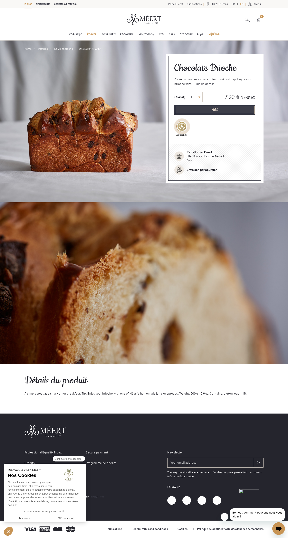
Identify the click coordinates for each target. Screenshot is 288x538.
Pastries (91, 34)
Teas (161, 34)
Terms (101, 497)
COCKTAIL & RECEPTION (65, 4)
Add (215, 109)
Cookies (182, 529)
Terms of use (114, 529)
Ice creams (186, 34)
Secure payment (97, 452)
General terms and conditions (150, 529)
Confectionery (146, 34)
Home (28, 49)
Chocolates (126, 34)
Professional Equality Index (43, 452)
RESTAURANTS (43, 4)
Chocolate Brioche (90, 49)
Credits (29, 463)
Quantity (179, 97)
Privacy (93, 497)
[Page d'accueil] (144, 19)
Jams (172, 34)
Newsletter (175, 452)
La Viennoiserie (63, 49)
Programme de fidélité (101, 463)
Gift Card (213, 34)
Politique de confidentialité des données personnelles (230, 529)
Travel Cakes (108, 34)
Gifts (200, 34)
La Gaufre (75, 34)
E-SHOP (28, 4)
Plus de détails (205, 84)
